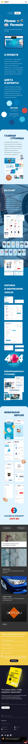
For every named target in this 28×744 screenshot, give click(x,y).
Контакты (3, 720)
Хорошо (24, 740)
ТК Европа (21, 528)
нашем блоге (8, 211)
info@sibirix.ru (4, 727)
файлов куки (15, 739)
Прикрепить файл (7, 653)
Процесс (18, 13)
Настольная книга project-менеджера (12, 698)
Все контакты (4, 731)
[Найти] (2, 716)
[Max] (10, 735)
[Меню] (26, 2)
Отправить (14, 660)
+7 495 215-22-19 (5, 723)
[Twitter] (2, 735)
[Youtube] (8, 735)
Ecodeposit (7, 528)
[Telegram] (5, 735)
